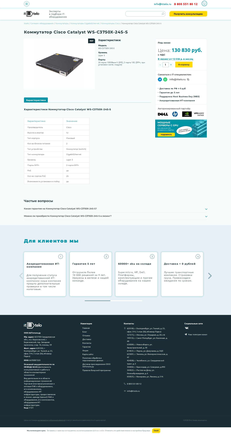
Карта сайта (87, 354)
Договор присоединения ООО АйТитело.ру (96, 365)
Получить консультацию (188, 13)
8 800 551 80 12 (186, 4)
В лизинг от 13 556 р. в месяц (175, 59)
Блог (84, 331)
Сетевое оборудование (42, 23)
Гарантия (86, 346)
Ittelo (26, 23)
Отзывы (86, 335)
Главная (86, 328)
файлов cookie (98, 431)
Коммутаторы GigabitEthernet (85, 23)
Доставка (86, 339)
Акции (85, 350)
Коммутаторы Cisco (110, 23)
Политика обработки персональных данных (92, 359)
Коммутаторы (62, 23)
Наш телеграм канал (197, 334)
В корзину (183, 64)
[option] (59, 64)
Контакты (86, 343)
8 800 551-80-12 (134, 383)
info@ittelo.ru (163, 4)
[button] (210, 276)
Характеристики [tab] (36, 100)
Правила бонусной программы (96, 370)
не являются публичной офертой (51, 420)
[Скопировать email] (188, 79)
